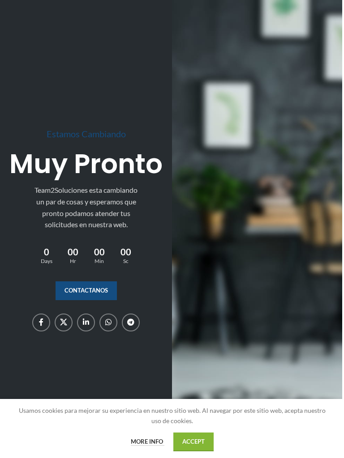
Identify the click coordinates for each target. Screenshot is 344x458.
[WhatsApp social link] (108, 322)
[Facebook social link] (41, 322)
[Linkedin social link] (86, 322)
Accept (193, 441)
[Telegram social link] (131, 322)
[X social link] (64, 322)
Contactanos (86, 290)
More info (147, 441)
